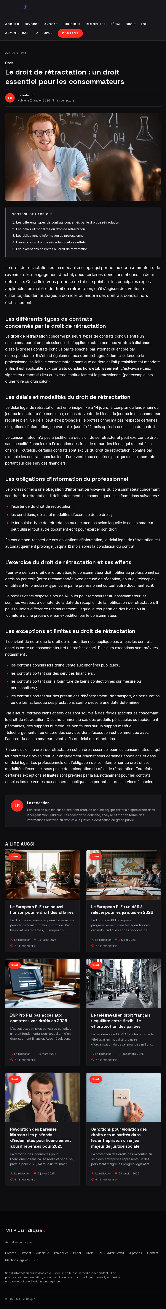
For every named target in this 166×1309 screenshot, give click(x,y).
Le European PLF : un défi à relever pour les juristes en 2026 (122, 909)
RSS (36, 1260)
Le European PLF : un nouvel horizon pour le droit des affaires (42, 909)
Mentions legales (17, 1260)
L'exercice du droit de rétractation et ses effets (51, 242)
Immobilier (96, 24)
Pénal (115, 24)
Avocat (51, 24)
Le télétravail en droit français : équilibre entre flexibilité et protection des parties (120, 1020)
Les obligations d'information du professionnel (50, 235)
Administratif (18, 33)
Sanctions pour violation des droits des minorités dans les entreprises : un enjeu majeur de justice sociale (119, 1138)
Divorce (32, 24)
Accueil (12, 24)
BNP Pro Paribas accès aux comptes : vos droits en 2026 (38, 1017)
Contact (70, 33)
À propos (44, 33)
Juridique (72, 24)
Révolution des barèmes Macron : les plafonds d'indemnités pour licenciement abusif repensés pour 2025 (40, 1138)
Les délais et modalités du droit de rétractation (50, 229)
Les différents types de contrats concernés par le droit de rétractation (67, 222)
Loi (144, 24)
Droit (131, 24)
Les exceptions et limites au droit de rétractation (52, 249)
